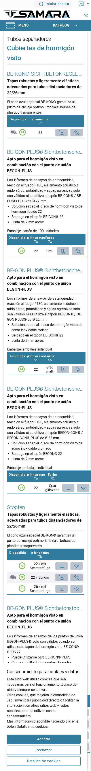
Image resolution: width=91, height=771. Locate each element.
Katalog (61, 25)
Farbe (49, 238)
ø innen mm (42, 119)
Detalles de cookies (44, 761)
